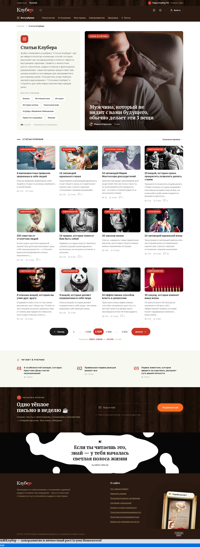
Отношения (64, 18)
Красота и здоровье (32, 117)
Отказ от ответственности (123, 507)
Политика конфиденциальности (125, 512)
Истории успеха (30, 105)
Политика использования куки (124, 517)
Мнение (51, 117)
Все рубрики (27, 18)
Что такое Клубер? (119, 489)
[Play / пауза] (149, 3)
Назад (60, 331)
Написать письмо (118, 493)
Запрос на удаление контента (124, 521)
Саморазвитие (97, 18)
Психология (48, 18)
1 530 (109, 331)
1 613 (124, 331)
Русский (33, 3)
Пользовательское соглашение (125, 498)
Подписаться (170, 407)
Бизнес (26, 98)
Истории (59, 98)
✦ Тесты (125, 18)
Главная (20, 26)
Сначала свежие (171, 139)
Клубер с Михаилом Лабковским (38, 111)
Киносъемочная (51, 105)
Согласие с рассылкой (120, 503)
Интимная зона (42, 98)
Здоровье (113, 18)
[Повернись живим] (179, 534)
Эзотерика (80, 18)
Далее (139, 331)
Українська (22, 3)
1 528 (88, 331)
